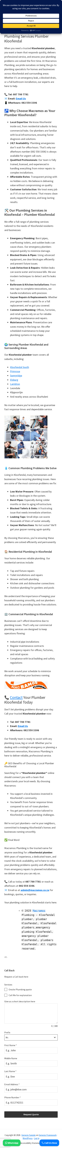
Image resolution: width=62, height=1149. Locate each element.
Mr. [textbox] (7, 1037)
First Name (10, 1045)
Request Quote (31, 1114)
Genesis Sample (28, 1135)
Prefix (7, 1032)
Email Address (12, 1084)
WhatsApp (12, 1142)
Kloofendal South (19, 367)
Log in (36, 1138)
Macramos (39, 910)
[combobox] (31, 1037)
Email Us (21, 98)
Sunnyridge (16, 375)
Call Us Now (50, 1142)
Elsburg (14, 379)
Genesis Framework (48, 1135)
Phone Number (12, 1097)
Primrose (15, 371)
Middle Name (10, 1058)
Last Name (10, 1071)
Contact (16, 697)
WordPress (28, 1138)
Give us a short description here (19, 1001)
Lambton (15, 384)
